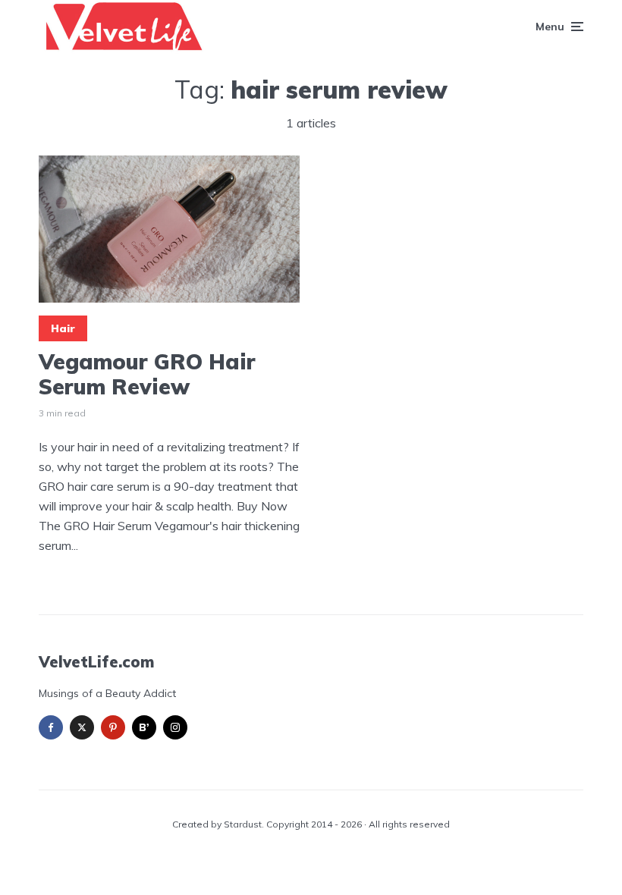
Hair (63, 328)
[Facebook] (51, 727)
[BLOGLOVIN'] (144, 727)
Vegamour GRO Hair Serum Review (147, 374)
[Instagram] (175, 727)
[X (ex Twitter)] (82, 727)
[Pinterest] (113, 727)
